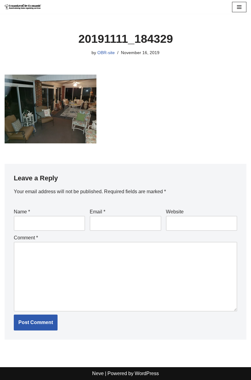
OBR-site (106, 52)
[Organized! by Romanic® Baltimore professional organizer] (23, 6)
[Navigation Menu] (239, 7)
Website (175, 211)
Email (97, 211)
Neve (98, 373)
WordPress (147, 373)
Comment (26, 237)
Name (22, 211)
